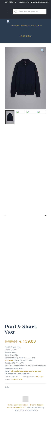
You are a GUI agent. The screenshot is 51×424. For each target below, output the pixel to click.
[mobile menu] (47, 24)
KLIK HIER (9, 360)
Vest (41, 376)
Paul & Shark (16, 379)
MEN (37, 376)
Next (45, 215)
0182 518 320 (10, 2)
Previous (5, 215)
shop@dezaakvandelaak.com (26, 371)
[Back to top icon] (25, 399)
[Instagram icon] (27, 414)
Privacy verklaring (36, 407)
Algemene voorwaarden (26, 410)
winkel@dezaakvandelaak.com (34, 2)
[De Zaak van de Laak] (25, 30)
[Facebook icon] (24, 414)
